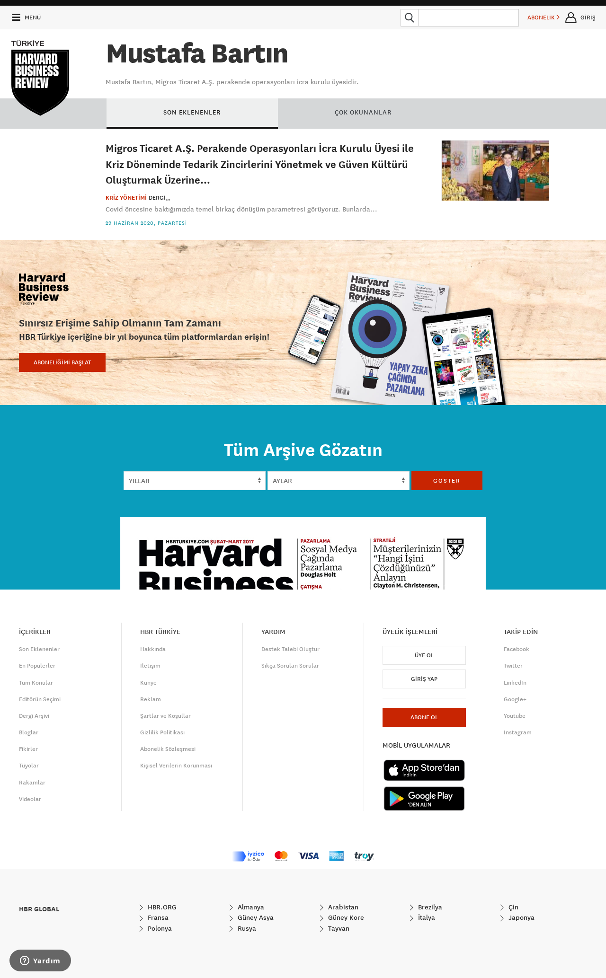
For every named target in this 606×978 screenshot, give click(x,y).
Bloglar (28, 732)
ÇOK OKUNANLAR (363, 112)
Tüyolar (29, 765)
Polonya (159, 928)
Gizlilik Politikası (162, 732)
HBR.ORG (161, 907)
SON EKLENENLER (192, 112)
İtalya (425, 917)
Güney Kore (345, 917)
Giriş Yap (424, 679)
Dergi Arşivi (34, 716)
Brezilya (429, 907)
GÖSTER (447, 481)
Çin (512, 907)
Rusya (246, 928)
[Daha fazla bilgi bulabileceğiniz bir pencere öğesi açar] (40, 961)
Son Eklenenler (39, 649)
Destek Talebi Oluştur (290, 649)
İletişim (150, 666)
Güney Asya (255, 917)
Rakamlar (32, 782)
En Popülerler (37, 666)
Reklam (150, 699)
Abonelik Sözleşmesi (168, 749)
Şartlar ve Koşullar (165, 716)
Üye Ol (424, 655)
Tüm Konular (36, 683)
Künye (148, 683)
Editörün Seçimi (40, 699)
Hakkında (153, 649)
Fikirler (28, 749)
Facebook (516, 649)
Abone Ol (424, 717)
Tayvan (337, 928)
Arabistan (342, 907)
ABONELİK (541, 17)
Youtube (515, 716)
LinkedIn (515, 683)
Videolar (30, 799)
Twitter (513, 666)
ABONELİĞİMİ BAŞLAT (62, 362)
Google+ (515, 699)
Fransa (157, 917)
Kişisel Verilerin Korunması (176, 765)
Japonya (521, 917)
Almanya (250, 907)
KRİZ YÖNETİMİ (126, 198)
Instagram (518, 732)
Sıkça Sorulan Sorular (290, 666)
